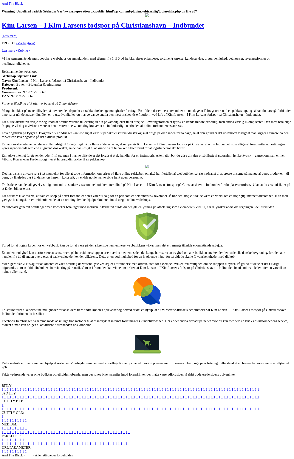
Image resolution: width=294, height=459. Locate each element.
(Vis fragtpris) (25, 43)
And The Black (12, 3)
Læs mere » (10, 50)
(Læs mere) (9, 36)
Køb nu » (24, 50)
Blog (29, 455)
